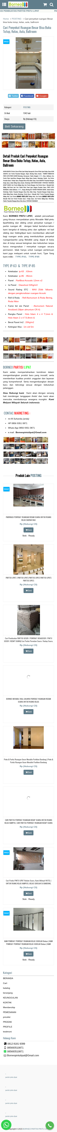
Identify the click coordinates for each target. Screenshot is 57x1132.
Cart (5, 983)
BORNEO (17, 367)
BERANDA (8, 978)
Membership (9, 1007)
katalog (6, 988)
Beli (30, 530)
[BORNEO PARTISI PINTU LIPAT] (18, 7)
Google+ (43, 96)
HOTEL (40, 176)
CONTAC (17, 413)
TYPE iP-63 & (12, 265)
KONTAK (7, 1002)
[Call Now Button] (50, 1125)
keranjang (8, 993)
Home (6, 19)
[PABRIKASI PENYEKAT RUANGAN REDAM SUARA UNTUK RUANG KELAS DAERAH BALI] (28, 506)
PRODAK (7, 1022)
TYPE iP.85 (34, 256)
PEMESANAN (9, 1012)
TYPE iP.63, (22, 256)
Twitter (14, 96)
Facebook (28, 96)
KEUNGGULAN (10, 997)
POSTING (16, 19)
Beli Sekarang (14, 126)
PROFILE (7, 1027)
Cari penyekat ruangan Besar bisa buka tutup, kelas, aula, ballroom (27, 29)
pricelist (6, 1017)
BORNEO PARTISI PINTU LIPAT (36, 1129)
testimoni (7, 1031)
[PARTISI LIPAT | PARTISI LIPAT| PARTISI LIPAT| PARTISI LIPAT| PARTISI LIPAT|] (28, 574)
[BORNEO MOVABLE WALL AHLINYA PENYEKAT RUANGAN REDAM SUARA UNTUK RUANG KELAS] (28, 687)
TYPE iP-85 (28, 265)
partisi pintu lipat (11, 1077)
